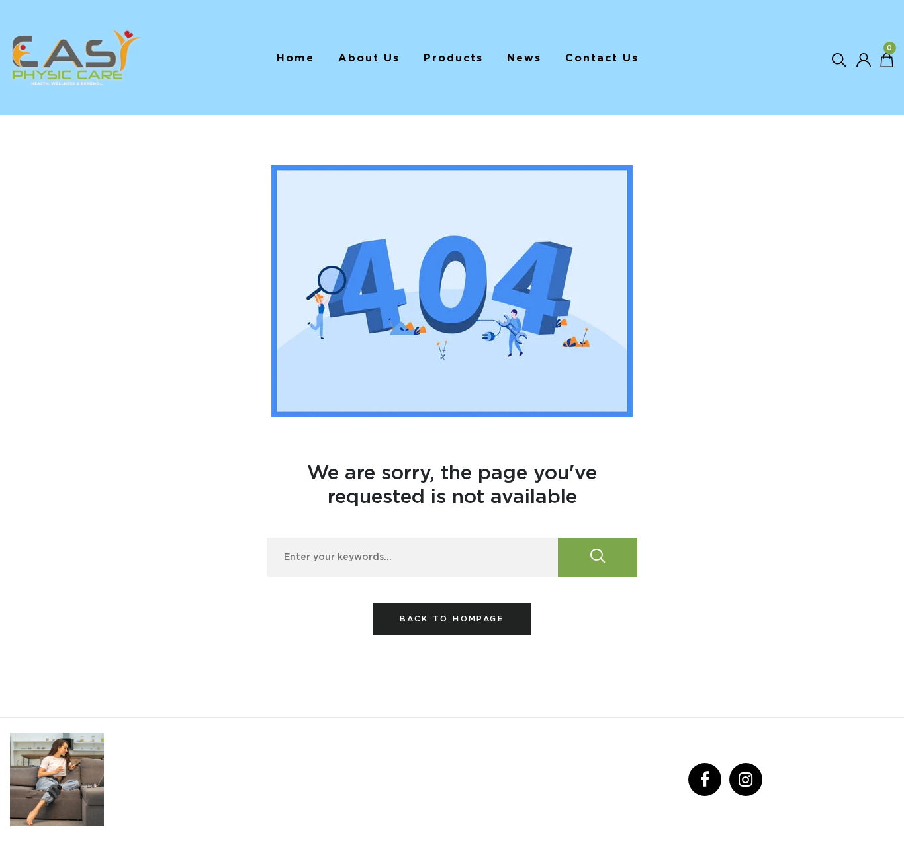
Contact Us (602, 57)
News (524, 57)
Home (295, 57)
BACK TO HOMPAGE (452, 618)
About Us (369, 57)
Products (453, 57)
